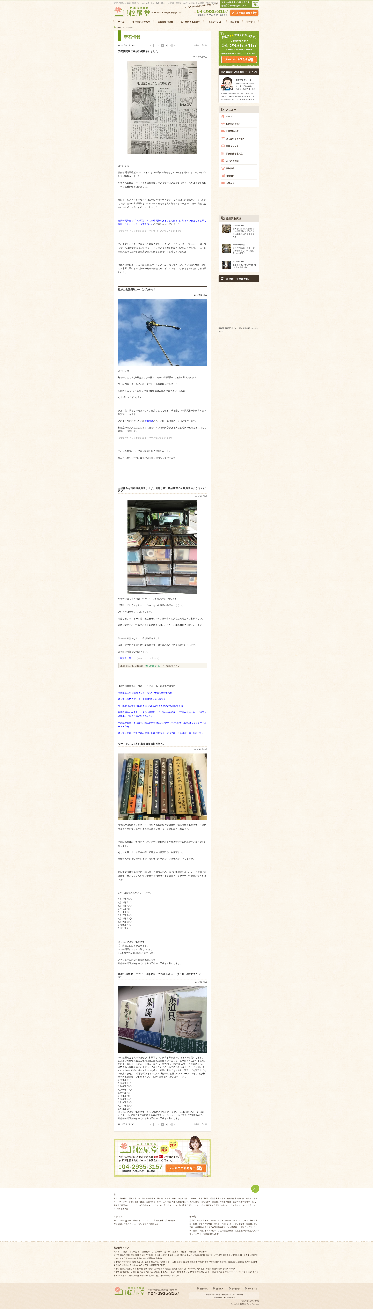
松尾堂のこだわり (234, 123)
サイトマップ (253, 1288)
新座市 (175, 1251)
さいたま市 (135, 1251)
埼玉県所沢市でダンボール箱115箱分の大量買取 (142, 698)
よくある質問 (232, 160)
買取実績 (149, 420)
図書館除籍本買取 (234, 153)
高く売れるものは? (235, 138)
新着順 (196, 45)
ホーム (229, 116)
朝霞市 (183, 1251)
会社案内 (230, 175)
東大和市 (203, 1251)
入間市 (116, 1251)
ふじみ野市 (157, 1251)
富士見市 (146, 1251)
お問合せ (230, 183)
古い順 (204, 45)
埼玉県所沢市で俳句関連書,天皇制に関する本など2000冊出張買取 (150, 705)
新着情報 (204, 1288)
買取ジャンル (232, 146)
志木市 (167, 1251)
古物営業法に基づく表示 (250, 1301)
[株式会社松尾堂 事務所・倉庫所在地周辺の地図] (239, 304)
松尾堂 (242, 1304)
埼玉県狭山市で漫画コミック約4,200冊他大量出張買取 (145, 692)
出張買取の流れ (125, 658)
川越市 (124, 1251)
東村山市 (193, 1251)
